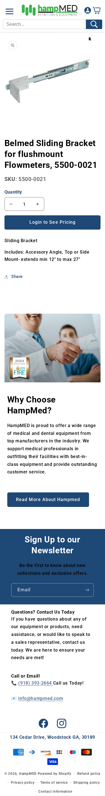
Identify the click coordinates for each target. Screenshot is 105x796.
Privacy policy (22, 783)
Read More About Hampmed (48, 499)
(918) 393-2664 (35, 683)
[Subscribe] (87, 590)
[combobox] (44, 24)
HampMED (28, 774)
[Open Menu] (9, 11)
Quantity (13, 192)
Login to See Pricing (52, 222)
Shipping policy (86, 783)
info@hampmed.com (40, 698)
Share (17, 276)
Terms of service (54, 783)
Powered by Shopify (54, 774)
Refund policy (89, 774)
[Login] (87, 11)
